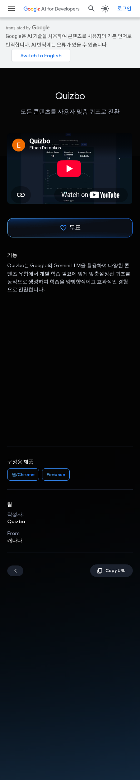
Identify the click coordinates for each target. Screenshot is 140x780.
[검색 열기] (91, 8)
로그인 (124, 8)
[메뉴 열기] (11, 8)
